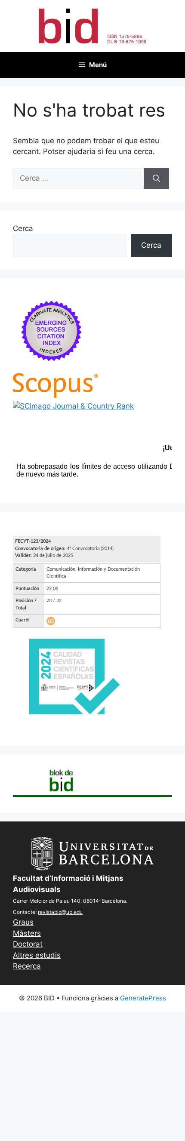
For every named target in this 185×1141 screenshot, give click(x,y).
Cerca (23, 228)
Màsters (27, 933)
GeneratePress (143, 998)
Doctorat (28, 944)
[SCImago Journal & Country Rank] (73, 406)
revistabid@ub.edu (60, 912)
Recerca (27, 966)
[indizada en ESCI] (51, 367)
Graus (23, 922)
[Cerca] (156, 178)
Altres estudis (37, 955)
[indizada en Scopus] (55, 395)
